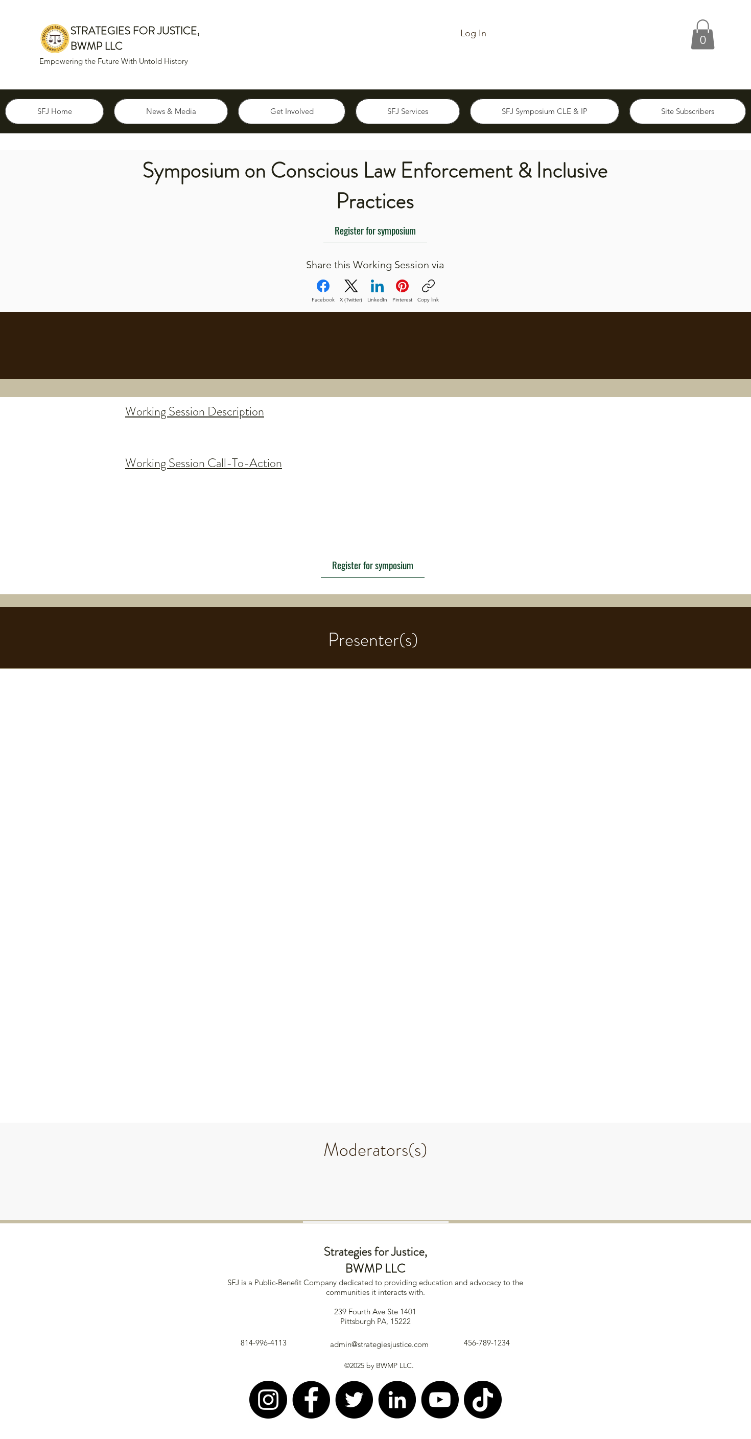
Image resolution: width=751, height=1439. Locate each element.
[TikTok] (483, 1400)
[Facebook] (311, 1400)
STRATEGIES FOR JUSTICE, (135, 30)
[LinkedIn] (397, 1400)
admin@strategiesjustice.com (379, 1344)
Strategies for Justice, (376, 1251)
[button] (702, 34)
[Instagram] (268, 1400)
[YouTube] (440, 1400)
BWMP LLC (97, 46)
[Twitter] (354, 1400)
